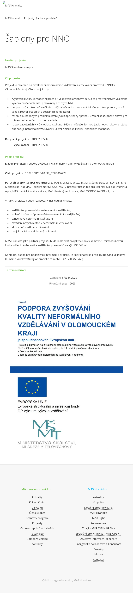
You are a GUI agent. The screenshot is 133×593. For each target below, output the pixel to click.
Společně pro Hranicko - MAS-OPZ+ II (98, 533)
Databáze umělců (37, 539)
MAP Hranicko (98, 513)
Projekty (29, 18)
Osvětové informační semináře (98, 539)
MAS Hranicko (13, 18)
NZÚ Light (98, 518)
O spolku (98, 502)
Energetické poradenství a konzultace (98, 544)
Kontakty (37, 544)
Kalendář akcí (37, 502)
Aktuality (37, 497)
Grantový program (37, 518)
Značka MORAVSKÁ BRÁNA (98, 528)
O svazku (37, 507)
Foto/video (37, 533)
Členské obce (37, 513)
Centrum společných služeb (37, 528)
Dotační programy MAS (98, 507)
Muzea (98, 554)
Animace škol (98, 523)
